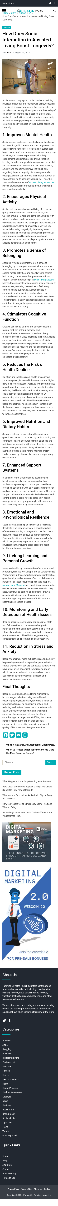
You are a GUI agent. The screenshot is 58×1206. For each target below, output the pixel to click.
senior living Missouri (44, 279)
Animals (6, 1040)
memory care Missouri (13, 585)
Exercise (6, 1066)
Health (7, 27)
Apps (5, 1045)
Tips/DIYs (7, 1122)
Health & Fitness (10, 1079)
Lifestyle (6, 1096)
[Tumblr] (54, 3)
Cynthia (8, 52)
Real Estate (8, 1109)
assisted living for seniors (41, 182)
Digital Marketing (10, 1058)
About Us (7, 1165)
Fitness (6, 1071)
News (5, 1101)
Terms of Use (8, 1178)
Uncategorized (9, 1135)
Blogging (6, 1049)
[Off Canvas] (4, 10)
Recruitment (8, 1114)
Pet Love (6, 1105)
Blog (4, 3)
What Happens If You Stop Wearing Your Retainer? (27, 781)
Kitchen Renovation (12, 1092)
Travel (5, 1127)
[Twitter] (50, 3)
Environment (8, 1062)
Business (6, 1053)
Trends (5, 1131)
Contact (13, 3)
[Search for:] (22, 763)
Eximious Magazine (42, 1195)
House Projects (10, 1088)
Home (5, 1083)
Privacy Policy (9, 1173)
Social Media (8, 1118)
